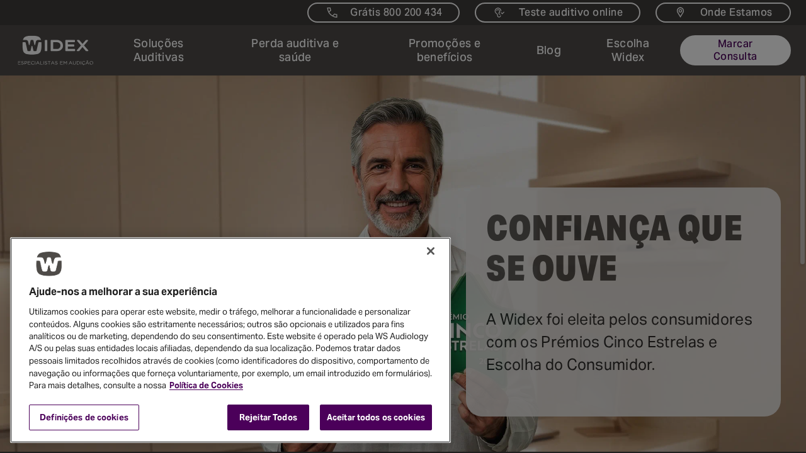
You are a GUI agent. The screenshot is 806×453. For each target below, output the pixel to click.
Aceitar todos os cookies (376, 416)
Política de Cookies (206, 385)
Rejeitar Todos (268, 416)
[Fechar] (431, 251)
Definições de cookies (84, 416)
